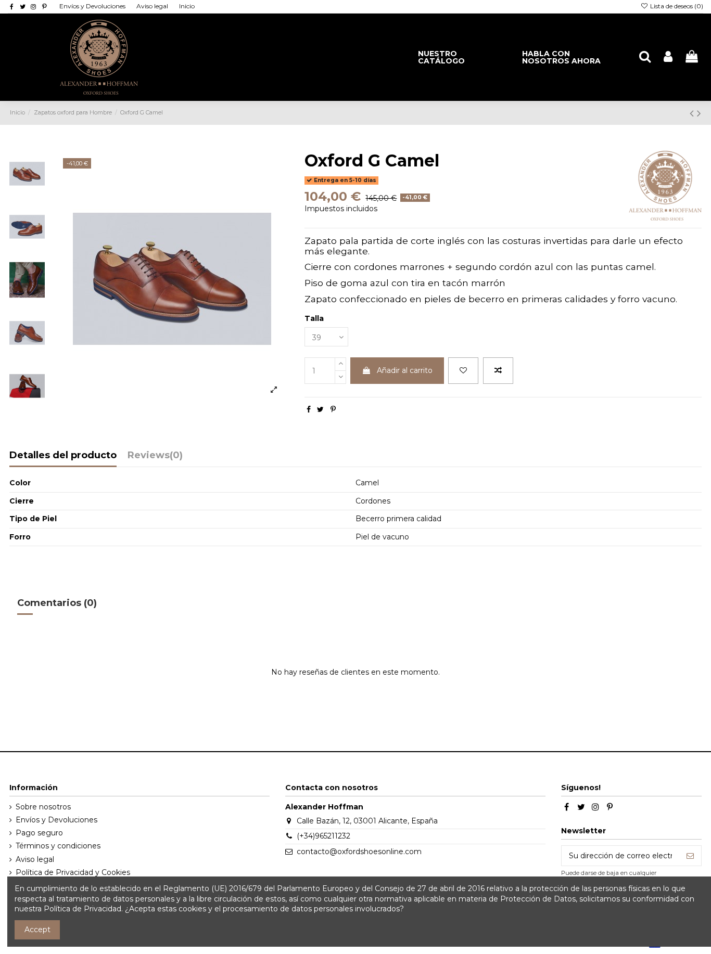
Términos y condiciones (58, 845)
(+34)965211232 (323, 836)
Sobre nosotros (43, 806)
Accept (37, 929)
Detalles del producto (63, 455)
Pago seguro (39, 832)
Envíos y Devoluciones (93, 6)
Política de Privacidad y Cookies (73, 872)
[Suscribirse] (690, 856)
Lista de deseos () (676, 6)
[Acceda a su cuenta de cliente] (668, 57)
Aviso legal (153, 6)
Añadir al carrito (405, 370)
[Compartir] (309, 409)
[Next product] (699, 113)
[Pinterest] (333, 409)
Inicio (187, 6)
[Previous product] (693, 113)
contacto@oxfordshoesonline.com (359, 851)
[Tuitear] (320, 409)
